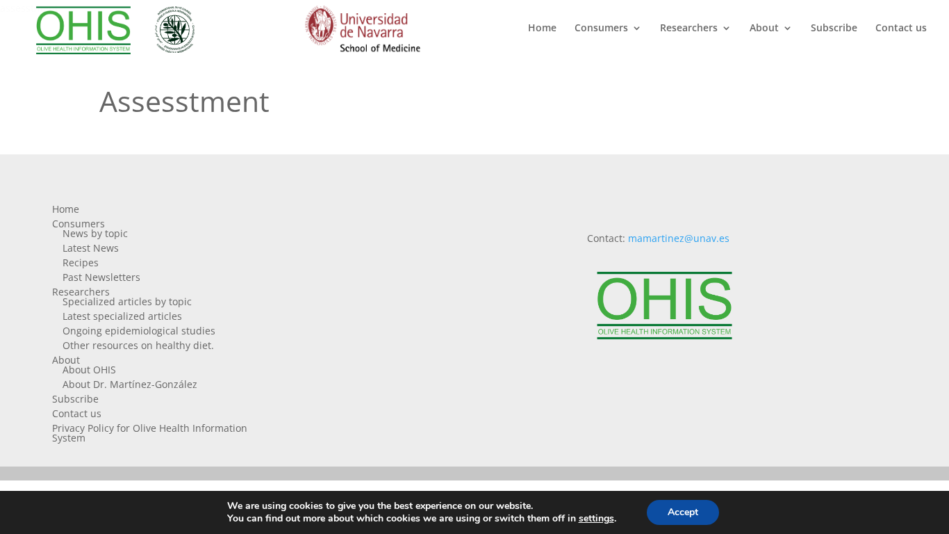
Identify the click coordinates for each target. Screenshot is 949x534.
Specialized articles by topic (127, 301)
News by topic (95, 233)
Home (542, 28)
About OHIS (89, 369)
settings (596, 518)
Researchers (689, 28)
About (764, 28)
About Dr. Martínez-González (130, 384)
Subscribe (834, 28)
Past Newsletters (101, 277)
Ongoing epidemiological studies (139, 330)
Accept (683, 512)
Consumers (601, 28)
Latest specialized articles (122, 316)
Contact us (901, 28)
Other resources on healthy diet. (138, 345)
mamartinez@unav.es (678, 238)
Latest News (91, 247)
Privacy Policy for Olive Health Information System (149, 432)
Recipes (81, 262)
